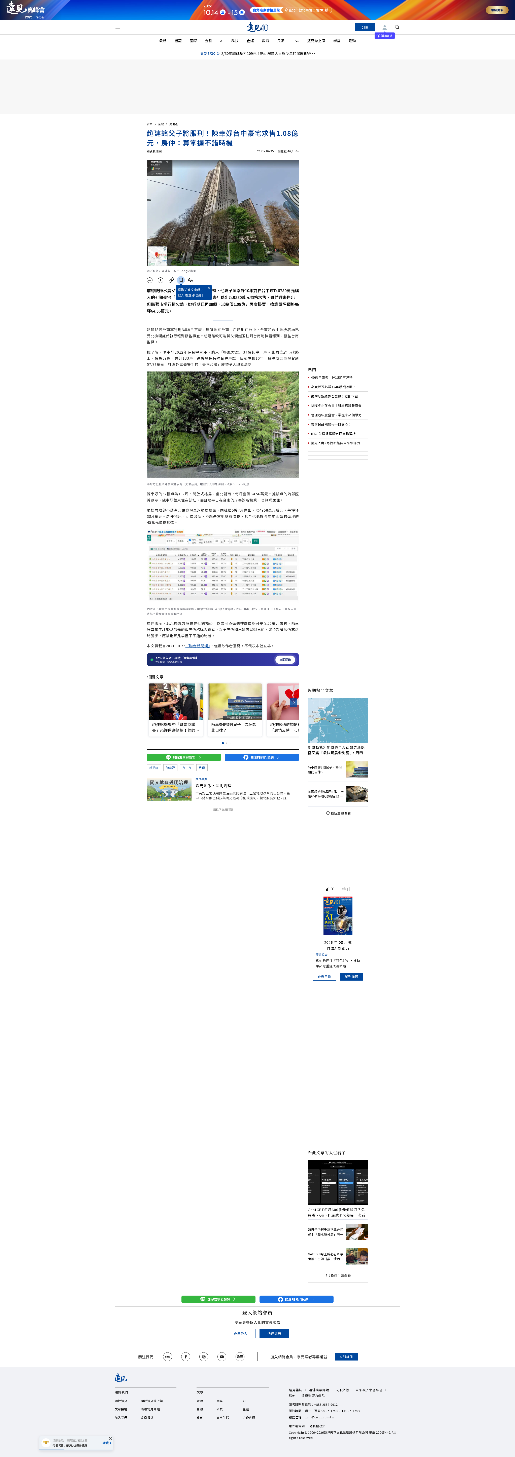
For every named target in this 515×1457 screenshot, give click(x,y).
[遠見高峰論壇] (25, 10)
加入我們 (121, 1417)
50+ (292, 1395)
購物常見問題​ (150, 1409)
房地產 (173, 124)
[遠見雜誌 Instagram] (203, 1356)
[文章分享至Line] (149, 280)
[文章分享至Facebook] (161, 280)
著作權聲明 (297, 1426)
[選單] (118, 27)
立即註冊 (346, 1356)
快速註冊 (274, 1333)
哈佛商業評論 (319, 1389)
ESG (296, 40)
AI (221, 40)
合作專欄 (249, 1417)
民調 (280, 40)
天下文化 (342, 1389)
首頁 (149, 124)
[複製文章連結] (171, 280)
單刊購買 (351, 976)
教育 (265, 40)
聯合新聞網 (154, 151)
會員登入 (240, 1333)
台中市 (186, 767)
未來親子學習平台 (368, 1389)
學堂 (337, 40)
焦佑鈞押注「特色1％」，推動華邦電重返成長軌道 (338, 963)
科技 (235, 40)
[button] (293, 702)
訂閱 (365, 27)
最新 (162, 40)
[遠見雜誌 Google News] (240, 1356)
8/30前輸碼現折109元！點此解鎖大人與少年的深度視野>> (268, 53)
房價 (202, 767)
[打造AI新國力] (338, 916)
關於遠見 (121, 1401)
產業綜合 (322, 954)
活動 (352, 40)
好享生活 (222, 1417)
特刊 (346, 889)
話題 (178, 40)
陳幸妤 (170, 767)
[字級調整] (190, 280)
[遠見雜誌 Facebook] (185, 1356)
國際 (193, 40)
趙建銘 (153, 767)
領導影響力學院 (313, 1395)
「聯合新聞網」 (197, 645)
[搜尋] (397, 27)
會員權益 (147, 1417)
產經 (250, 40)
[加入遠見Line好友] (167, 1356)
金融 (208, 40)
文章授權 (121, 1409)
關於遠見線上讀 (152, 1401)
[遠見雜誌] (257, 27)
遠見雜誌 (295, 1389)
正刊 (329, 889)
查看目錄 (324, 976)
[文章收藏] (180, 280)
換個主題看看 (341, 813)
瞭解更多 (497, 10)
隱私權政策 (317, 1426)
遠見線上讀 (316, 40)
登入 (181, 295)
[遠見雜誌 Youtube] (221, 1356)
